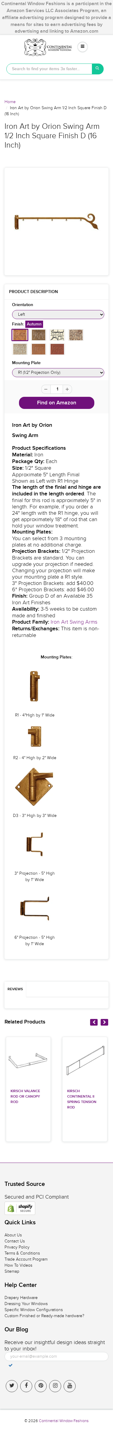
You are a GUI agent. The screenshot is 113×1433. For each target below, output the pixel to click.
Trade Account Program (26, 1259)
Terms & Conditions (22, 1253)
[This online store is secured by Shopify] (20, 1208)
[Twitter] (12, 1386)
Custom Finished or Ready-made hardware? (44, 1315)
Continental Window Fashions (64, 1420)
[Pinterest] (41, 1386)
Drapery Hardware (21, 1297)
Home (10, 101)
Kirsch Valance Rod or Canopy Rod (25, 1096)
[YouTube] (70, 1386)
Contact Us (15, 1241)
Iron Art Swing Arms (74, 622)
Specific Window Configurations (34, 1309)
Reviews (15, 989)
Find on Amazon (56, 403)
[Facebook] (26, 1386)
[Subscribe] (11, 1365)
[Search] (98, 69)
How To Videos (18, 1265)
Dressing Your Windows (26, 1303)
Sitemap (12, 1271)
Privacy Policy (17, 1247)
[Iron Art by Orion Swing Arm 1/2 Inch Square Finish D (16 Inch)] (56, 221)
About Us (13, 1235)
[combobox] (49, 69)
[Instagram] (55, 1386)
